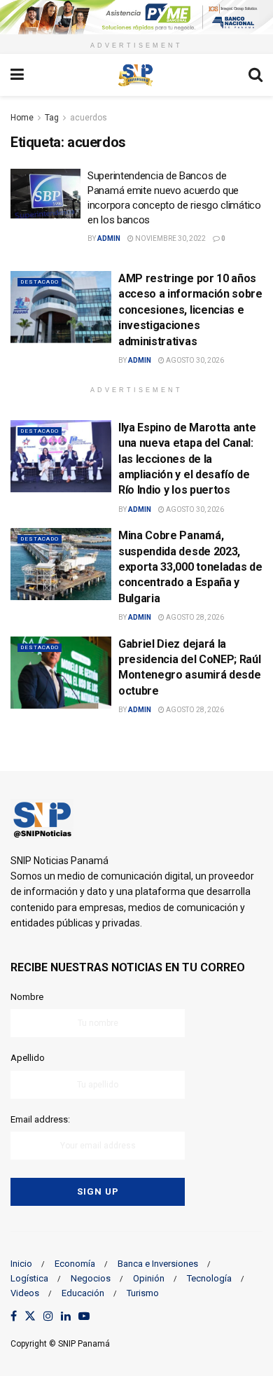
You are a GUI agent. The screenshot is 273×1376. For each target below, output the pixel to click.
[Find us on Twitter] (30, 1317)
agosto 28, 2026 (194, 617)
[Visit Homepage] (136, 75)
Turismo (143, 1293)
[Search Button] (255, 75)
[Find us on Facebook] (13, 1317)
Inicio (21, 1263)
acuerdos (88, 118)
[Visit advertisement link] (136, 17)
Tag (52, 118)
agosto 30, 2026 (194, 360)
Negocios (91, 1278)
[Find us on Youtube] (84, 1317)
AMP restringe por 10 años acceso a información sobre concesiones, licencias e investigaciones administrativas (190, 310)
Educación (83, 1293)
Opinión (148, 1278)
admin (108, 238)
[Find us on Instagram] (48, 1317)
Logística (29, 1278)
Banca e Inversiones (158, 1263)
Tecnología (209, 1278)
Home (22, 118)
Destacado (39, 282)
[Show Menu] (17, 75)
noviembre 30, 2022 (170, 238)
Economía (75, 1263)
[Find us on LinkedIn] (66, 1317)
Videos (24, 1293)
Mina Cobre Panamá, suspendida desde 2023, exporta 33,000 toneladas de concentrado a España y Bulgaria (190, 567)
